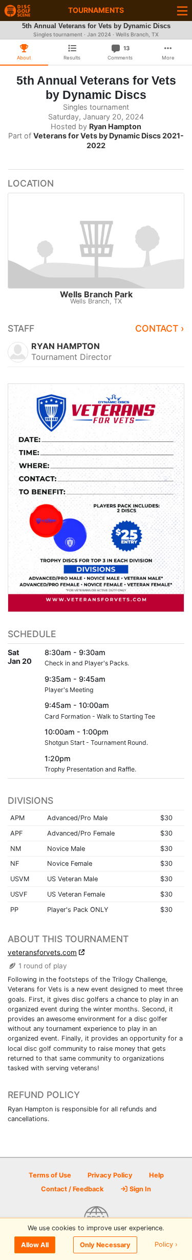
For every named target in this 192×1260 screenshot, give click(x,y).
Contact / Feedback (72, 1189)
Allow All (35, 1245)
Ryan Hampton (115, 126)
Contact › (159, 328)
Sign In (139, 1189)
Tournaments (96, 10)
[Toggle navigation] (182, 10)
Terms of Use (50, 1175)
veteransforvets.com (42, 952)
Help (156, 1175)
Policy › (166, 1245)
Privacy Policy (110, 1175)
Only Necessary (105, 1245)
